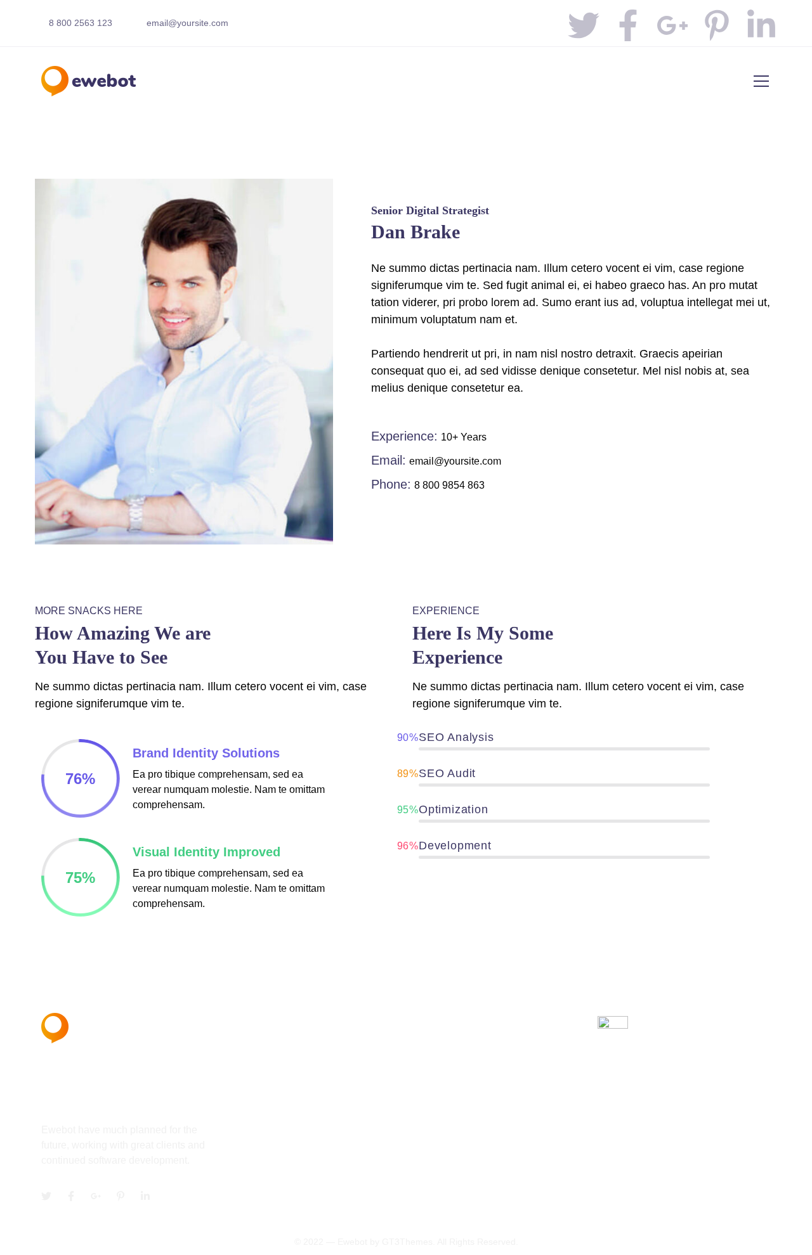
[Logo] (88, 81)
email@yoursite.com (187, 23)
